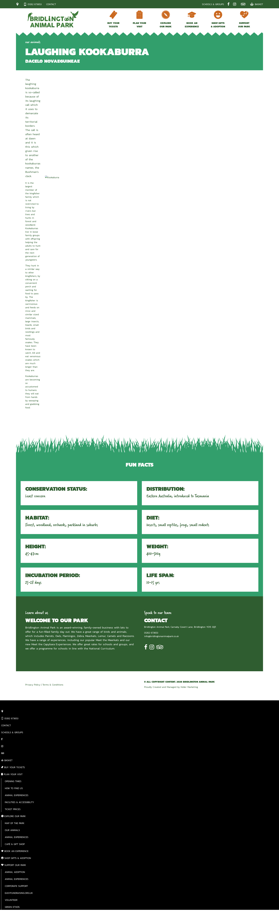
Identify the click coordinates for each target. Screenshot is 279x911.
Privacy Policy (32, 684)
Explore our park (166, 24)
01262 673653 (35, 4)
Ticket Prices (12, 809)
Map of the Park (14, 823)
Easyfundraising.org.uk (19, 893)
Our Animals (12, 830)
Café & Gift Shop (15, 844)
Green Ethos (12, 907)
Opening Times (13, 781)
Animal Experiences (16, 795)
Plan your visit (139, 24)
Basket (259, 4)
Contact (51, 4)
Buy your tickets (113, 24)
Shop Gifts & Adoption (218, 24)
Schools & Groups (213, 4)
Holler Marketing (189, 687)
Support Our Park (244, 24)
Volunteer (11, 900)
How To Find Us (14, 788)
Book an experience (192, 24)
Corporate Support (16, 886)
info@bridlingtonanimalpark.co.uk (161, 636)
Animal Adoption (15, 872)
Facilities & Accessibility (19, 802)
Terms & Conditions (52, 684)
